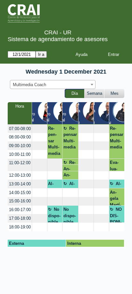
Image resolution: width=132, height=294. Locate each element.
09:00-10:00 (20, 145)
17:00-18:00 (20, 218)
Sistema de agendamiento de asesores (58, 39)
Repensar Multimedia (54, 141)
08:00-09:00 (20, 137)
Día (74, 93)
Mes (115, 93)
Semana (94, 93)
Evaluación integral (114, 165)
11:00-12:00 (19, 162)
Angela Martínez (115, 197)
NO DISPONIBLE (116, 215)
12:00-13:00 (20, 175)
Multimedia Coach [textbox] (29, 84)
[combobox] (52, 84)
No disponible (54, 215)
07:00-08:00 (20, 128)
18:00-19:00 (20, 227)
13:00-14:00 (20, 184)
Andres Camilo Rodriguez (69, 168)
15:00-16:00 (20, 201)
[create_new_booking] (39, 128)
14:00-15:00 (20, 192)
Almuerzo (54, 184)
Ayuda (81, 54)
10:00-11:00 (19, 154)
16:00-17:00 (20, 209)
